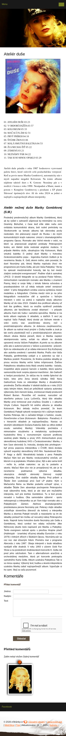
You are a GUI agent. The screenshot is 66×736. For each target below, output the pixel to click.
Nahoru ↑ (54, 725)
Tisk (18, 725)
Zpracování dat (54, 722)
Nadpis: (8, 596)
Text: (6, 601)
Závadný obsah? (37, 722)
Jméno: (7, 591)
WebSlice (9, 725)
